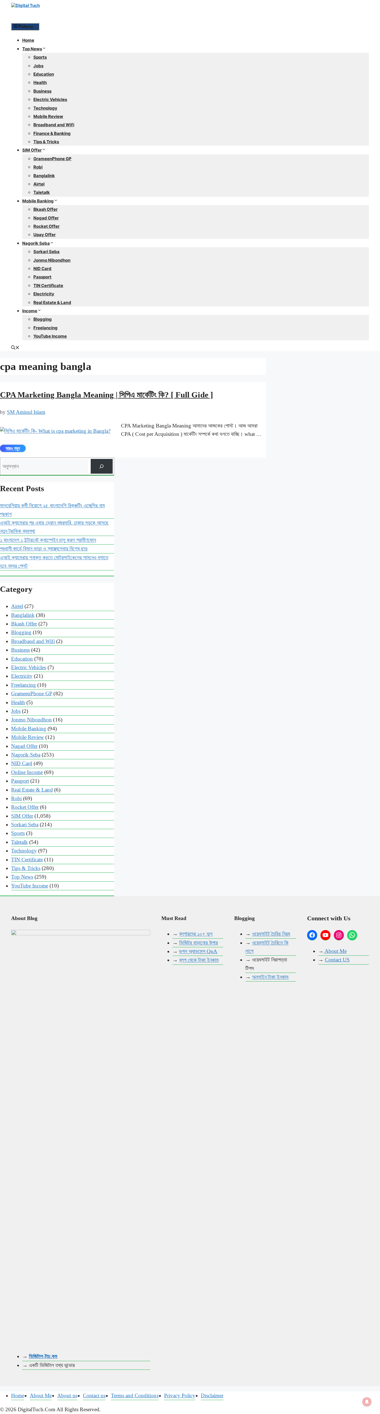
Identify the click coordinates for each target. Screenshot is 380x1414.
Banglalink (44, 175)
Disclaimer (212, 1395)
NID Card (42, 268)
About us (67, 1395)
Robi (38, 167)
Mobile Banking (38, 201)
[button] (15, 348)
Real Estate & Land (52, 302)
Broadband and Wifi (53, 124)
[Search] (102, 466)
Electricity (43, 293)
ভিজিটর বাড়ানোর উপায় (198, 943)
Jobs (38, 65)
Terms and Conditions (135, 1395)
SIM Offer (32, 150)
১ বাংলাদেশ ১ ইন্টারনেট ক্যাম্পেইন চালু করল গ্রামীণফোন (48, 540)
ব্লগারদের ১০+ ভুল (196, 934)
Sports (40, 57)
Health (40, 82)
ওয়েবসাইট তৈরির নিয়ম (271, 934)
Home (28, 40)
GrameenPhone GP (52, 158)
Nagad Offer (46, 218)
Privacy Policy (179, 1395)
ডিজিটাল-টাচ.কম (43, 1356)
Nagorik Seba (36, 243)
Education (43, 74)
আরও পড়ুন (13, 448)
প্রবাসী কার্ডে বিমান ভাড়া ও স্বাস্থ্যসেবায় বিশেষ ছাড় (44, 549)
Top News (32, 48)
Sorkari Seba (46, 251)
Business (42, 91)
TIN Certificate (48, 285)
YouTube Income (50, 336)
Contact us (94, 1395)
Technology (45, 108)
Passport (42, 277)
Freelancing (45, 327)
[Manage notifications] (366, 1401)
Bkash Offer (45, 209)
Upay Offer (44, 234)
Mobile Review (48, 116)
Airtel (39, 184)
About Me (335, 951)
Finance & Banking (52, 133)
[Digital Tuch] (53, 11)
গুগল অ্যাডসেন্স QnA (198, 951)
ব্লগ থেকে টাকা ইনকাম (199, 960)
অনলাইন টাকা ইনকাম (270, 977)
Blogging (42, 319)
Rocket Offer (46, 226)
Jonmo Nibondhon (51, 260)
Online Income (27, 772)
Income (29, 310)
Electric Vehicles (50, 99)
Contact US (337, 960)
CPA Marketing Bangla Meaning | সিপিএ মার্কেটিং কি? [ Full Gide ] (106, 394)
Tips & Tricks (46, 141)
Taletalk (41, 192)
